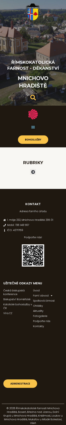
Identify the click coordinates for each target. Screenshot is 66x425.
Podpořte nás (41, 321)
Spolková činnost (44, 300)
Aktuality (38, 311)
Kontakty (38, 326)
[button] (33, 127)
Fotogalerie (40, 316)
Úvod (36, 290)
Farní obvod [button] (41, 295)
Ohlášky (38, 306)
